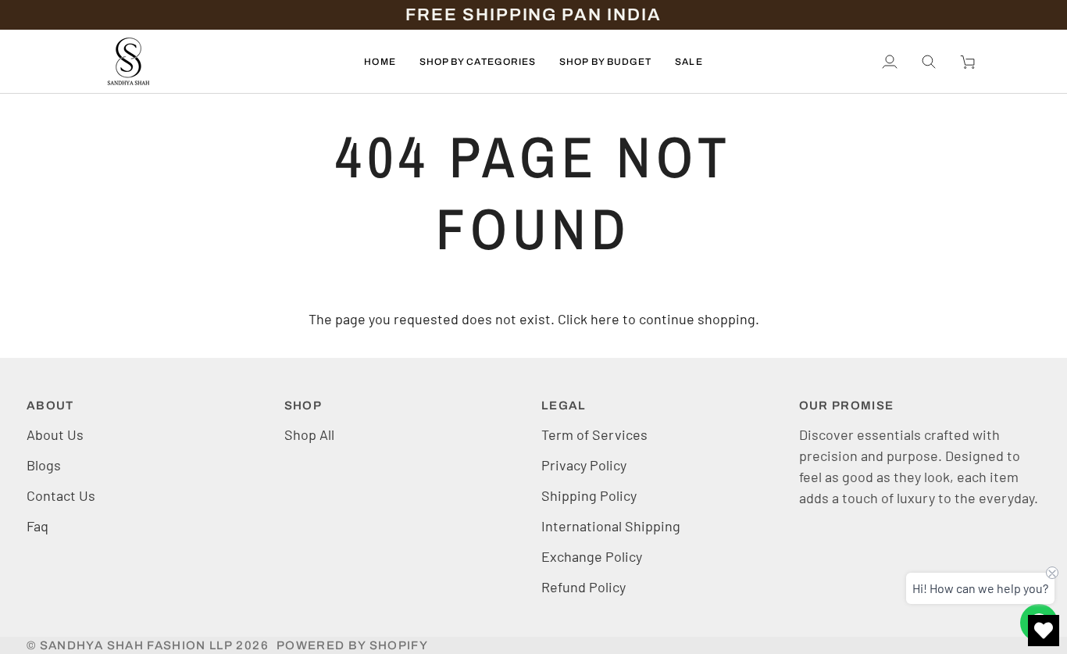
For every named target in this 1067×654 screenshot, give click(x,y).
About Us (55, 434)
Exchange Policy (591, 556)
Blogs (44, 465)
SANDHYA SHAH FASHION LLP (136, 645)
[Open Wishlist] (1043, 630)
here (605, 318)
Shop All (309, 434)
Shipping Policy (589, 495)
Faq (37, 525)
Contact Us (61, 495)
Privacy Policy (583, 465)
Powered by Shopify (352, 645)
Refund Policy (583, 586)
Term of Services (594, 434)
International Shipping (610, 525)
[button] (478, 61)
